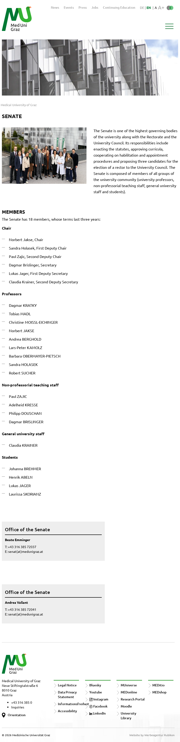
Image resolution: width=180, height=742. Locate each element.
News (55, 7)
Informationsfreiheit (73, 704)
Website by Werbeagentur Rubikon (152, 735)
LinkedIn (99, 713)
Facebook (100, 706)
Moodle (126, 706)
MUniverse (129, 685)
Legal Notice (67, 685)
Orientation (17, 715)
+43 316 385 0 (21, 702)
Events (69, 7)
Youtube (95, 692)
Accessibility (67, 711)
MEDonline (129, 692)
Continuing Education (119, 7)
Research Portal (133, 699)
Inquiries (17, 707)
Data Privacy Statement (67, 694)
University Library (128, 715)
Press (83, 7)
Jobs (94, 7)
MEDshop (159, 692)
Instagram (100, 699)
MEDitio (158, 685)
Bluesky (95, 685)
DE (142, 7)
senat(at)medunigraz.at (25, 551)
